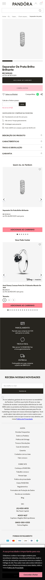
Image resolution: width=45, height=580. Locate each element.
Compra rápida (22, 88)
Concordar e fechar (31, 575)
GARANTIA (7, 153)
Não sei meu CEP (6, 107)
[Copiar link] (41, 94)
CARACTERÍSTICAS (10, 141)
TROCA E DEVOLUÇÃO (12, 147)
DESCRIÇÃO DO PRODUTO (13, 135)
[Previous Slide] (4, 199)
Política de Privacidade (15, 568)
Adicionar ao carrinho (22, 80)
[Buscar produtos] (40, 10)
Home (4, 16)
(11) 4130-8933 (22, 508)
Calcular (22, 104)
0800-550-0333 (22, 522)
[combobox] (22, 10)
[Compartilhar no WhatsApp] (37, 94)
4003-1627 (22, 515)
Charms (10, 16)
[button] (4, 3)
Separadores (16, 16)
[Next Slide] (41, 199)
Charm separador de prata (26, 16)
